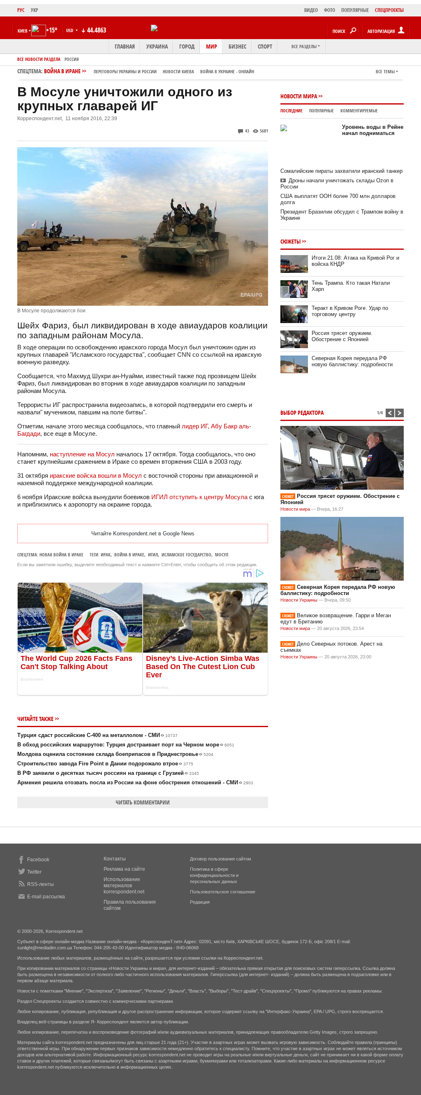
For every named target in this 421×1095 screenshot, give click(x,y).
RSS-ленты (40, 884)
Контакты (115, 859)
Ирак (106, 554)
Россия (72, 59)
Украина (157, 46)
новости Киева (178, 71)
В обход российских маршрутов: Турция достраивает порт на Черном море (125, 745)
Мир (211, 46)
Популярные (321, 110)
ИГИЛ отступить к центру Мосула (199, 496)
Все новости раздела (38, 59)
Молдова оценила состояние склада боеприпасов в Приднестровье (115, 754)
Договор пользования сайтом (220, 858)
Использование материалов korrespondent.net (124, 885)
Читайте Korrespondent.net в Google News (142, 533)
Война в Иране (149, 71)
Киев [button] (23, 31)
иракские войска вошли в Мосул (96, 475)
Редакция (200, 902)
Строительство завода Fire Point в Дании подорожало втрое (105, 763)
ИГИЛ (153, 554)
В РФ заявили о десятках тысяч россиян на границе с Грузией (108, 773)
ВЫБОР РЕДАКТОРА (302, 412)
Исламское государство (186, 554)
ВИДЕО (311, 10)
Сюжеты (290, 241)
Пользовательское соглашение (222, 891)
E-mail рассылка (46, 897)
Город (186, 46)
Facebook (38, 860)
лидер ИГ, (196, 426)
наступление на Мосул (82, 454)
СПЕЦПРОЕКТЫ (389, 10)
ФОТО (329, 10)
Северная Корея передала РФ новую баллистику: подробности (352, 361)
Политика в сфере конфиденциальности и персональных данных (214, 875)
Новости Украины (298, 599)
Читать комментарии (143, 802)
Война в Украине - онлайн (227, 71)
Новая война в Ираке (61, 554)
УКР (34, 10)
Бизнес (237, 46)
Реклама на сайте (124, 869)
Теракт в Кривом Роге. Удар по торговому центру (350, 311)
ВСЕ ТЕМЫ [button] (385, 71)
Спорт (265, 46)
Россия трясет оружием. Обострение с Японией (342, 336)
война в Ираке (129, 554)
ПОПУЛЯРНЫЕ (355, 10)
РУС (21, 10)
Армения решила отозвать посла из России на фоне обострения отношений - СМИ (135, 782)
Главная (125, 46)
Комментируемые (359, 110)
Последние (291, 110)
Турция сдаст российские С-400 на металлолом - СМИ (97, 735)
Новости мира (298, 96)
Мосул (221, 554)
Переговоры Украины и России (125, 71)
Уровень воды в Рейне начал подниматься (372, 130)
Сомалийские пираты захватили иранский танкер (341, 171)
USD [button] (70, 30)
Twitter (34, 872)
